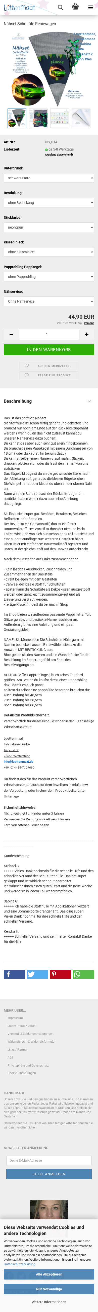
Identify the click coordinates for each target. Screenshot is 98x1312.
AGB (10, 1058)
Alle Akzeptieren (49, 1274)
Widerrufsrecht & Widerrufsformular (32, 1041)
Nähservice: (13, 291)
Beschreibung (18, 401)
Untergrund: (13, 168)
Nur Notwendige (49, 1289)
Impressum (15, 1018)
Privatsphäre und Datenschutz (28, 1065)
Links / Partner (17, 1049)
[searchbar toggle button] (60, 7)
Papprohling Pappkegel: (23, 267)
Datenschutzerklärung (19, 1264)
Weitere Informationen (49, 1302)
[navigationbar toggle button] (90, 7)
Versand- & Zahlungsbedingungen (31, 1034)
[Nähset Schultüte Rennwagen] (49, 69)
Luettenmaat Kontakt (22, 1026)
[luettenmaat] (18, 7)
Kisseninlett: (14, 242)
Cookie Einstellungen (22, 1073)
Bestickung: (13, 193)
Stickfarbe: (12, 217)
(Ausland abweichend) (59, 154)
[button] (11, 334)
